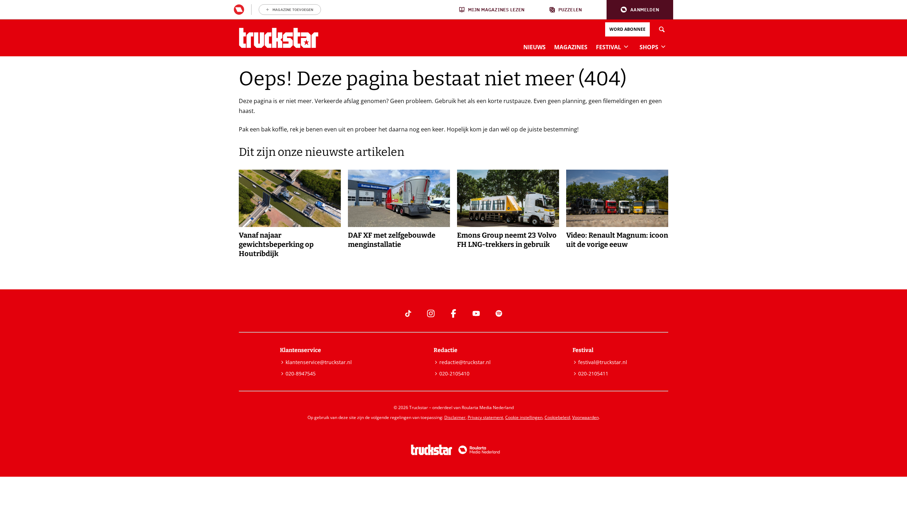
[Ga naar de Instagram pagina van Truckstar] (431, 313)
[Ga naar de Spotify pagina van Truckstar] (499, 313)
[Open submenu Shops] (663, 46)
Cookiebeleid (557, 417)
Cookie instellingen (523, 417)
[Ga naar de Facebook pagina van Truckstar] (453, 313)
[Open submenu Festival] (626, 46)
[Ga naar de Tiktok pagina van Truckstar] (408, 313)
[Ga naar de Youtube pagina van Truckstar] (476, 313)
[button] (640, 9)
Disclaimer (455, 417)
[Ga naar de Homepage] (279, 38)
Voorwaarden (585, 417)
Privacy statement (485, 417)
